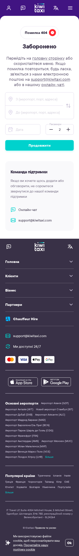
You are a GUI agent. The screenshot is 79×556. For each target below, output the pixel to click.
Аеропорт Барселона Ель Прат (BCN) (27, 425)
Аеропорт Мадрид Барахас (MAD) (25, 419)
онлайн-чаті (52, 84)
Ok (69, 543)
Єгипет (9, 487)
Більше (49, 456)
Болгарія (34, 487)
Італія (67, 475)
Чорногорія (35, 481)
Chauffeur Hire (25, 319)
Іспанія (57, 475)
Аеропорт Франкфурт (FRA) (21, 435)
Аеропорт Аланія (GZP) (55, 403)
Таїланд (49, 481)
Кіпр (59, 481)
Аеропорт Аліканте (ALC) (50, 414)
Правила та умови (45, 527)
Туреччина (44, 475)
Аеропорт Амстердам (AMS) (22, 441)
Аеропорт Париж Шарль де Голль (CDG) (29, 430)
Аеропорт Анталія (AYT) (19, 409)
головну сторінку (48, 58)
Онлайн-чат (27, 209)
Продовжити (40, 145)
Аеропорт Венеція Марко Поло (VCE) (27, 451)
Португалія (64, 487)
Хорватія (21, 487)
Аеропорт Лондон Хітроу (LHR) (24, 456)
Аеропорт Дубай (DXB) (18, 414)
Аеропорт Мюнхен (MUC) (56, 441)
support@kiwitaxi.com (50, 79)
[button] (50, 129)
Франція (20, 481)
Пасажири (55, 124)
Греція (9, 481)
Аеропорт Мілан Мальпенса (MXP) (26, 446)
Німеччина (48, 487)
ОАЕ (66, 481)
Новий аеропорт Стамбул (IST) (54, 409)
